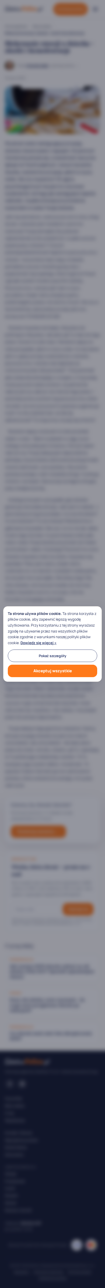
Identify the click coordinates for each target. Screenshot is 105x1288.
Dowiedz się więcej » (38, 642)
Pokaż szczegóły (52, 655)
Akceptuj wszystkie (52, 671)
